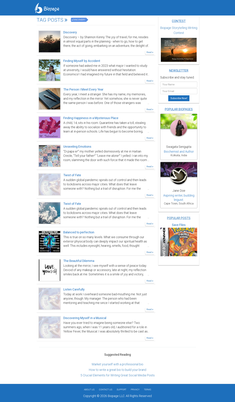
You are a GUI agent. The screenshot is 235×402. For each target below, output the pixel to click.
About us (89, 389)
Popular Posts (178, 218)
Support (121, 389)
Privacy (135, 389)
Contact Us (105, 389)
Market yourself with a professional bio (117, 364)
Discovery (79, 20)
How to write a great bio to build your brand (117, 370)
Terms (147, 389)
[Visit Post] (49, 41)
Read (149, 52)
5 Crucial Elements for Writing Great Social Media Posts (118, 375)
